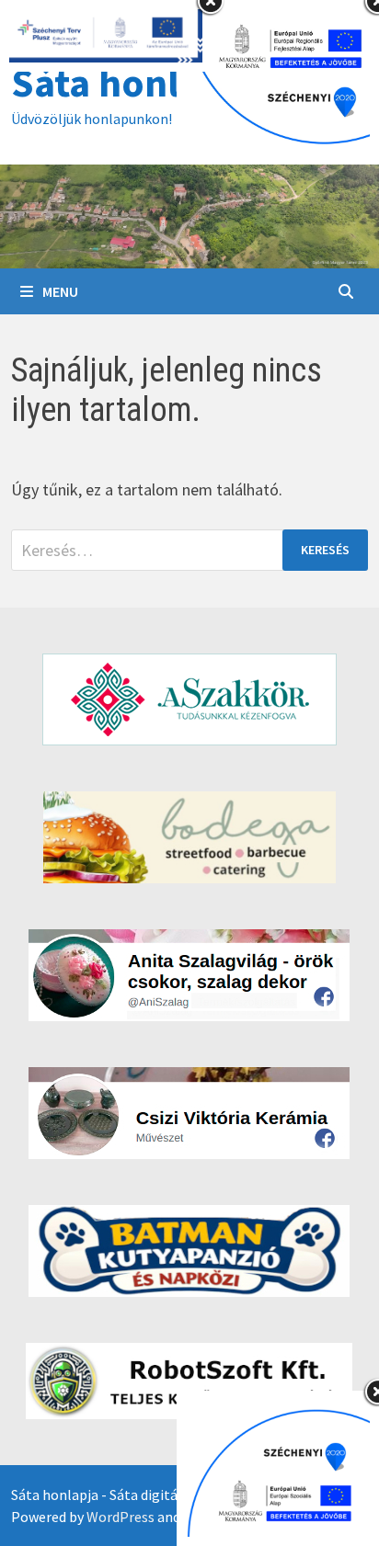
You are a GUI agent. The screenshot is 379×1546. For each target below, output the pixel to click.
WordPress (120, 1516)
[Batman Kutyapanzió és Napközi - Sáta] (189, 1251)
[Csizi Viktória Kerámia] (189, 1113)
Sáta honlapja (133, 82)
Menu (60, 291)
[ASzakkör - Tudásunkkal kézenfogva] (189, 699)
